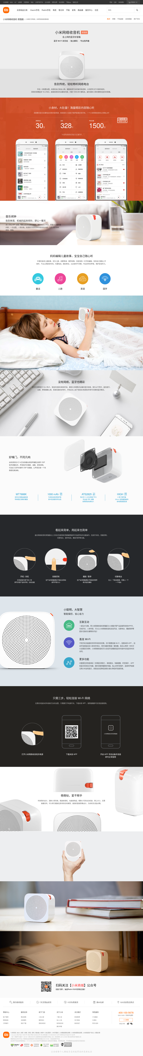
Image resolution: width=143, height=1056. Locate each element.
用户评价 (137, 19)
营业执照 (70, 1037)
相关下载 (23, 1023)
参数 (113, 19)
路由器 (37, 1033)
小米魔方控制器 (30, 19)
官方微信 (77, 1020)
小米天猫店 (55, 1033)
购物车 (133, 2)
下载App (68, 2)
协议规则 (61, 2)
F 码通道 (95, 1017)
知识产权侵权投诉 (41, 1041)
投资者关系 (60, 1023)
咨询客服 (128, 19)
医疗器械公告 (77, 1037)
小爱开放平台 (39, 2)
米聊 (25, 1033)
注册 (115, 2)
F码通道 (120, 19)
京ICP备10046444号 (34, 1035)
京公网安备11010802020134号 (50, 1035)
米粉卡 (42, 1033)
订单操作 (5, 1023)
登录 (111, 2)
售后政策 (23, 1017)
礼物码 (94, 1020)
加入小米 (59, 1020)
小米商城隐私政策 (76, 1033)
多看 (29, 1033)
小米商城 (5, 2)
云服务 (20, 2)
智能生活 (75, 2)
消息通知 (121, 2)
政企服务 (48, 1033)
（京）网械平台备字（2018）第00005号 (23, 1037)
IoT (15, 2)
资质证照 (54, 2)
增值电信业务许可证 (17, 1039)
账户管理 (5, 1017)
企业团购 (47, 2)
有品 (32, 2)
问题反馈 (97, 1033)
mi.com (14, 1035)
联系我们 (77, 1023)
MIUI (11, 2)
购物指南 (5, 1020)
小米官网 (6, 10)
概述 (108, 19)
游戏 (33, 1033)
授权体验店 (42, 1023)
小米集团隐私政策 (65, 1033)
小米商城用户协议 (88, 1033)
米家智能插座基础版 (43, 19)
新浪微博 (77, 1017)
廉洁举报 (59, 1026)
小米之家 (41, 1017)
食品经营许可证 (55, 1039)
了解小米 (59, 1017)
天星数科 (26, 2)
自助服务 (23, 1020)
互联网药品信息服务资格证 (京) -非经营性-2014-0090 (51, 1037)
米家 (22, 1033)
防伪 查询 (95, 1023)
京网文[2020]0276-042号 (67, 1035)
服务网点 (41, 1020)
